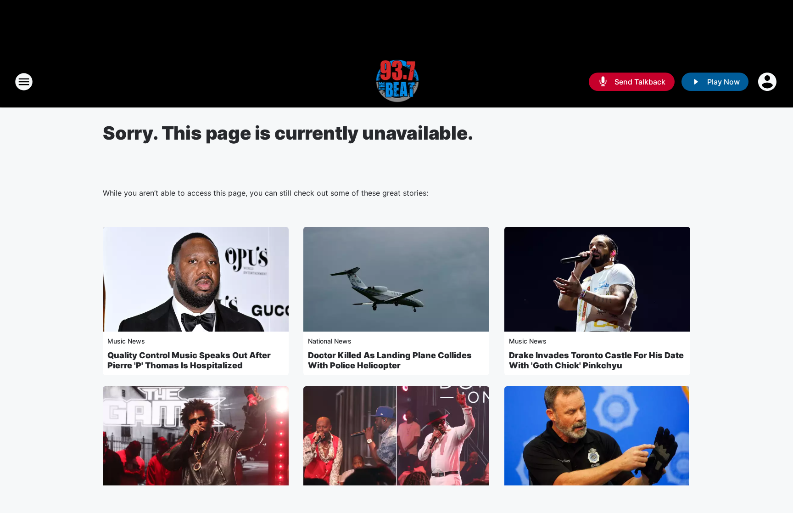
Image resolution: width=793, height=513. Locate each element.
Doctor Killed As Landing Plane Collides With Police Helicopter (390, 360)
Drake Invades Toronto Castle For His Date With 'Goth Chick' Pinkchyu (596, 360)
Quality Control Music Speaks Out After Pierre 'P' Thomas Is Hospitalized (189, 360)
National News (330, 341)
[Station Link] (397, 82)
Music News (126, 341)
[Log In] (768, 82)
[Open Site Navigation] (24, 82)
